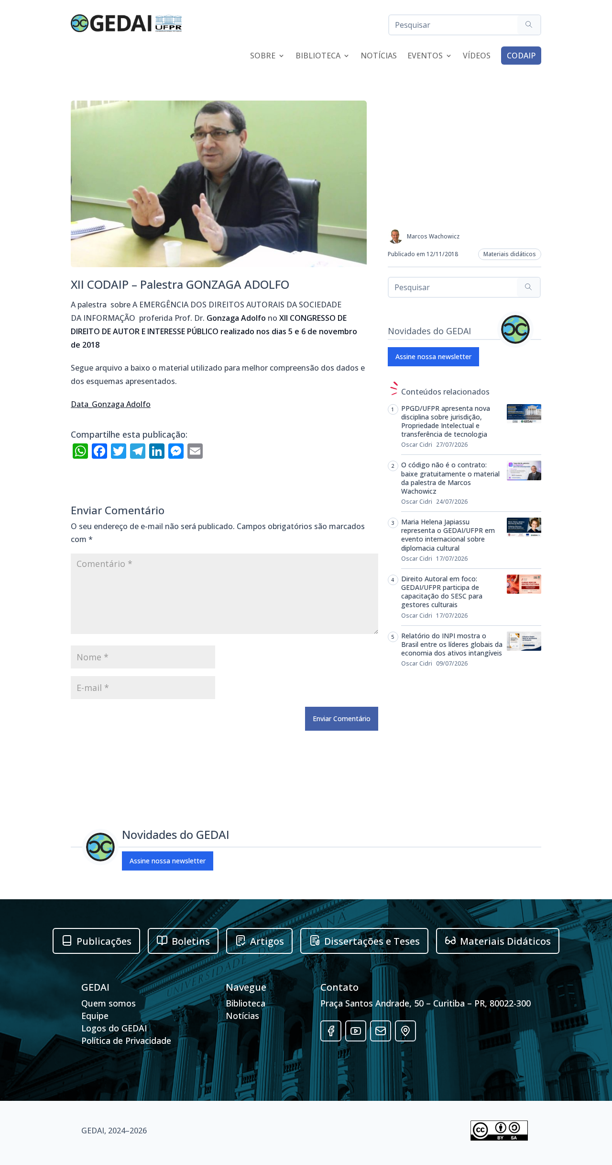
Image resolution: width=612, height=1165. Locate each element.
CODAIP (521, 55)
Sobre (262, 56)
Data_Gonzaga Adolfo (111, 404)
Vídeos (477, 56)
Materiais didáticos (509, 254)
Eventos (425, 56)
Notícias (379, 56)
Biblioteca (317, 56)
